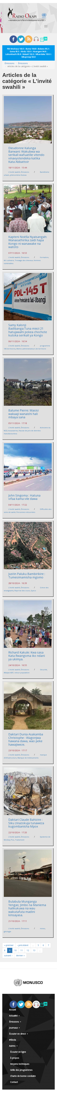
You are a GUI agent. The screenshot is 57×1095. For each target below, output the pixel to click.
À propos (14, 1057)
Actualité (13, 1015)
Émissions (9, 63)
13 (34, 950)
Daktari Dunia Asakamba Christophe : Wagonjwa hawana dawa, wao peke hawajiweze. (25, 739)
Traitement (19, 840)
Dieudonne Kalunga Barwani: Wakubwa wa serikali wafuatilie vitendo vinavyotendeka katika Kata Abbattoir (26, 155)
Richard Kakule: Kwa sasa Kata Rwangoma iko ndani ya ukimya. (26, 655)
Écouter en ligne (18, 1051)
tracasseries (13, 430)
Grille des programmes (21, 1069)
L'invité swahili (14, 172)
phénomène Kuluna (18, 175)
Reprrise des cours (22, 590)
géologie (7, 931)
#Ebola (12, 1039)
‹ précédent (22, 945)
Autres (12, 1045)
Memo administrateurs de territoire (31, 349)
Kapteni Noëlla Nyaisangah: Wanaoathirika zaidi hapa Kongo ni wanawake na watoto (27, 242)
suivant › (8, 955)
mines (42, 928)
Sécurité (43, 669)
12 (28, 950)
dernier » (20, 955)
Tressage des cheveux (24, 260)
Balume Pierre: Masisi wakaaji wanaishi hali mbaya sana (23, 413)
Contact (14, 1082)
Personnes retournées (25, 512)
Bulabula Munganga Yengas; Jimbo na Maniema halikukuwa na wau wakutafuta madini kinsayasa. (27, 908)
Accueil (12, 1009)
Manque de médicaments (27, 758)
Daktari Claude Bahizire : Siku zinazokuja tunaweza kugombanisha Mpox (26, 823)
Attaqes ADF (9, 672)
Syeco (33, 590)
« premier (9, 945)
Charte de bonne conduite (23, 1075)
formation (44, 257)
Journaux (13, 1027)
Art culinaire (9, 260)
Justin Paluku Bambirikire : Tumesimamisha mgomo (26, 575)
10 (15, 950)
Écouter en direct (17, 1033)
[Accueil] (27, 14)
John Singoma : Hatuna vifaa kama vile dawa (24, 497)
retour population (21, 672)
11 (21, 950)
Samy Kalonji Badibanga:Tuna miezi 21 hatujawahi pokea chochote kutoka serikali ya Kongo (27, 330)
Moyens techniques (19, 1063)
